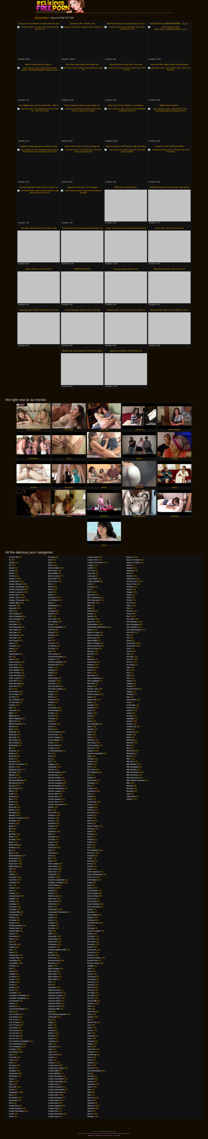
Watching (130, 740)
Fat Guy (51, 643)
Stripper (129, 568)
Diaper (11, 1079)
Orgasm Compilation (95, 753)
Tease (128, 614)
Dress (11, 1116)
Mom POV (91, 684)
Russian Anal (92, 961)
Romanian (91, 942)
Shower (90, 1017)
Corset (11, 971)
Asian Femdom (15, 673)
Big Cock (12, 778)
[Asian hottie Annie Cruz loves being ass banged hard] (82, 165)
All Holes (12, 576)
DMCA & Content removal (103, 1135)
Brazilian (12, 834)
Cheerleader (14, 915)
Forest (50, 721)
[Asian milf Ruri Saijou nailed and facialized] (169, 83)
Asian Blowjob (14, 670)
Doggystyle (13, 1092)
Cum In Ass (13, 1020)
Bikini (11, 791)
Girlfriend (51, 815)
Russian (90, 955)
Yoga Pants (130, 796)
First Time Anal (53, 686)
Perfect (90, 810)
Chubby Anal (14, 928)
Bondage (12, 821)
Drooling (51, 557)
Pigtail (89, 831)
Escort (50, 592)
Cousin (11, 985)
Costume (12, 977)
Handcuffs (52, 874)
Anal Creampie (15, 619)
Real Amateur (92, 915)
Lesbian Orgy (53, 1108)
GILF (50, 762)
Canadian (13, 883)
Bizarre (11, 802)
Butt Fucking (13, 866)
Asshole (12, 705)
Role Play (91, 939)
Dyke (50, 563)
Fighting (51, 670)
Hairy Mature (53, 866)
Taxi (127, 608)
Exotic (50, 608)
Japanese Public (54, 1004)
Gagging (51, 764)
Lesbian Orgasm (54, 1106)
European (52, 598)
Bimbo (11, 794)
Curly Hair (13, 1057)
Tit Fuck (129, 662)
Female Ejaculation (55, 657)
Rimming (90, 936)
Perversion (91, 813)
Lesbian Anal (53, 1065)
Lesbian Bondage (55, 1076)
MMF (89, 606)
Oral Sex (90, 748)
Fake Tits (51, 630)
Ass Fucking (13, 692)
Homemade (52, 909)
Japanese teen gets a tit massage (82, 187)
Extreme (51, 614)
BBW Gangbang (15, 719)
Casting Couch (14, 896)
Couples (12, 982)
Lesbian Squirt (92, 557)
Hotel (50, 931)
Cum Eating (13, 1017)
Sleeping (90, 1041)
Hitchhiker (52, 904)
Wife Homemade (132, 772)
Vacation (129, 716)
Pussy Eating (92, 891)
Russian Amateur (93, 958)
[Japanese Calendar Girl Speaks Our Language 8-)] (126, 369)
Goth (50, 834)
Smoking (90, 1052)
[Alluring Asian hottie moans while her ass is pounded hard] (169, 328)
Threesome (130, 643)
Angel (11, 643)
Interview (51, 963)
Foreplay (51, 719)
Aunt (10, 708)
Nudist (89, 716)
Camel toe (13, 880)
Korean (51, 1039)
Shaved (90, 1004)
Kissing (51, 1030)
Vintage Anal (131, 727)
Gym (50, 850)
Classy (11, 939)
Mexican (90, 651)
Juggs (50, 1022)
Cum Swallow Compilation (19, 1041)
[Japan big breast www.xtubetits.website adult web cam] (126, 246)
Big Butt (12, 775)
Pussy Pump (92, 901)
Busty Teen (13, 864)
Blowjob (12, 815)
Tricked (129, 686)
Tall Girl (129, 600)
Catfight (12, 899)
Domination (13, 1098)
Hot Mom (51, 928)
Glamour (51, 818)
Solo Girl (90, 1068)
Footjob (51, 713)
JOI (49, 985)
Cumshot (12, 1049)
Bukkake (12, 848)
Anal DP (12, 622)
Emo (50, 584)
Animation (13, 646)
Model (89, 670)
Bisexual (12, 796)
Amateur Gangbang (16, 587)
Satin (89, 969)
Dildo (11, 1082)
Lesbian (51, 1063)
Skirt (89, 1033)
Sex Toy (90, 998)
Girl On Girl (52, 813)
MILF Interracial (93, 600)
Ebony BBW (52, 573)
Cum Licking (14, 1030)
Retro (89, 926)
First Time (52, 684)
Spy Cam (90, 1098)
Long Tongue (92, 579)
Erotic (50, 589)
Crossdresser (14, 1001)
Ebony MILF (52, 579)
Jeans (50, 1012)
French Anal (52, 735)
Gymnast (51, 853)
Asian (11, 659)
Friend (50, 743)
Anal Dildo (13, 624)
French (50, 729)
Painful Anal (92, 780)
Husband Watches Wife (57, 950)
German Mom (53, 796)
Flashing (51, 700)
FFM (50, 616)
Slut (88, 1047)
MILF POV (91, 603)
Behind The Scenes (16, 764)
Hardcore (51, 888)
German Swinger (54, 799)
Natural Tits (91, 700)
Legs (50, 1060)
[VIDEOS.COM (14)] (82, 287)
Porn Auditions (92, 850)
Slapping (90, 1036)
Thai (128, 635)
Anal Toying (13, 641)
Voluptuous (130, 732)
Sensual (90, 990)
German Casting (54, 778)
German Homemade (56, 788)
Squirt (89, 1100)
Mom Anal (91, 675)
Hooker (51, 915)
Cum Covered (14, 1014)
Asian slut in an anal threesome (169, 228)
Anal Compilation (15, 616)
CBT (10, 869)
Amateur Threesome (17, 600)
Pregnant (90, 856)
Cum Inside (13, 1028)
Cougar (12, 979)
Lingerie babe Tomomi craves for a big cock (125, 310)
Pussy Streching (93, 907)
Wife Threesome (132, 778)
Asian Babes (14, 667)
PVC (89, 775)
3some (11, 563)
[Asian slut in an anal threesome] (169, 246)
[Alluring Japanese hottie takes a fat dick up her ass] (38, 205)
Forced (50, 716)
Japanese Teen (54, 1006)
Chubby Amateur (15, 926)
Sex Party (91, 993)
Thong (128, 641)
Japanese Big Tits (55, 993)
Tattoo (128, 606)
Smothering (91, 1055)
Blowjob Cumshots (16, 818)
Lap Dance (52, 1047)
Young (128, 799)
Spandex (90, 1079)
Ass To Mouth (14, 700)
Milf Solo (90, 654)
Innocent (51, 955)
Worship (129, 788)
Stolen (89, 1111)
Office (89, 735)
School (90, 974)
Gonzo (50, 829)
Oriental (90, 759)
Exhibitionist (52, 606)
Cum (11, 1012)
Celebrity (12, 904)
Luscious (90, 587)
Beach (11, 759)
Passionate (91, 802)
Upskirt (129, 713)
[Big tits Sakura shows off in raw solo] (126, 83)
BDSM (11, 727)
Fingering (51, 681)
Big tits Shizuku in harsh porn (39, 269)
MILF (89, 592)
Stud (128, 573)
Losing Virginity (93, 581)
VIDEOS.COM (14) (82, 269)
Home (50, 907)
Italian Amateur (54, 969)
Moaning (90, 667)
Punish (90, 883)
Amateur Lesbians (16, 592)
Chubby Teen (14, 931)
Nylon (89, 727)
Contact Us (116, 1135)
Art (10, 657)
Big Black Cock (15, 770)
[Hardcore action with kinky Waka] (169, 165)
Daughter (12, 1071)
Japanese (52, 987)
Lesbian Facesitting (55, 1082)
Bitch (11, 799)
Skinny (90, 1030)
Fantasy (51, 635)
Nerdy (89, 710)
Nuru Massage (93, 724)
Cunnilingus (13, 1052)
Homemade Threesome (57, 912)
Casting (12, 893)
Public (89, 869)
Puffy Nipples (92, 880)
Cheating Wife (14, 912)
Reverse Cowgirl (93, 931)
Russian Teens (93, 963)
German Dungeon (55, 780)
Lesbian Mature (54, 1100)
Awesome (13, 710)
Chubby (12, 923)
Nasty (89, 697)
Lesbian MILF (53, 1095)
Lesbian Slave (53, 1116)
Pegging (90, 807)
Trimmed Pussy (132, 689)
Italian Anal (52, 971)
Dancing (12, 1065)
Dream (11, 1114)
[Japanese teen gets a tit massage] (82, 205)
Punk (89, 885)
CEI (10, 872)
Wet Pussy (130, 751)
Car (10, 885)
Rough (90, 947)
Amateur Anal (14, 581)
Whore (128, 756)
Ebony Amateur (54, 568)
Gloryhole (52, 823)
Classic (12, 934)
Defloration (13, 1076)
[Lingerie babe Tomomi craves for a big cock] (126, 328)
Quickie (90, 909)
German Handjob (54, 786)
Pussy (89, 888)
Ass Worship (14, 702)
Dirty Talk (12, 1087)
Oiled (89, 737)
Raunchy (90, 912)
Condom (12, 966)
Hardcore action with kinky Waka (169, 146)
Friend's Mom (53, 745)
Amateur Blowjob (15, 584)
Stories (90, 1114)
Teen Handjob (131, 627)
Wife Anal (130, 762)
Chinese (12, 918)
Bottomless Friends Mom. (125, 187)
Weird (128, 745)
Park (89, 794)
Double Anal (13, 1106)
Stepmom (91, 1106)
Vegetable (130, 719)
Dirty (10, 1084)
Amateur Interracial (16, 589)
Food (50, 705)
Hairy (50, 861)
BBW (11, 713)
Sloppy (90, 1044)
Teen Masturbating (133, 630)
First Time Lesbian (55, 689)
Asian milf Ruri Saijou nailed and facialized (169, 64)
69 (10, 565)
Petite (89, 818)
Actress (12, 571)
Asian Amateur (14, 662)
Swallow (129, 587)
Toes (128, 673)
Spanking (91, 1084)
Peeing (90, 805)
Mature (90, 630)
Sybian (129, 595)
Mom (89, 673)
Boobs (11, 823)
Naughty (90, 705)
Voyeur (129, 735)
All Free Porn (41, 18)
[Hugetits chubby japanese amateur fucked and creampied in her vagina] (38, 165)
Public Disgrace (93, 872)
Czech (11, 1060)
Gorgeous (52, 831)
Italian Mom (52, 979)
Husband (51, 947)
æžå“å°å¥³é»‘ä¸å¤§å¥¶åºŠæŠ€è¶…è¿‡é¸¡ (169, 23)
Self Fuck (90, 987)
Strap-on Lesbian (133, 563)
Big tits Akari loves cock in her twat (169, 269)
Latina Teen (52, 1055)
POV (89, 767)
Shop (89, 1009)
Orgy (89, 756)
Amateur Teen (14, 598)
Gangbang (52, 767)
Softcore (90, 1063)
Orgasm (90, 751)
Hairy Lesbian (53, 864)
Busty (11, 853)
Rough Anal (91, 950)
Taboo (128, 598)
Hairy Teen (52, 872)
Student (129, 576)
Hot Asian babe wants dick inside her (82, 64)
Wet (127, 748)
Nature (90, 702)
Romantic (91, 944)
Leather (51, 1057)
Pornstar (90, 853)
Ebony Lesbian (54, 576)
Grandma (51, 837)
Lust (89, 589)
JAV (49, 982)
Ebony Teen (52, 581)
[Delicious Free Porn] (63, 6)
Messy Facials (92, 649)
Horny (50, 920)
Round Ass (91, 952)
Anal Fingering (14, 627)
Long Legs (91, 576)
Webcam (129, 743)
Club (11, 950)
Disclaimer (91, 1135)
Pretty (89, 858)
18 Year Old (13, 557)
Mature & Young (93, 632)
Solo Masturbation (94, 1071)
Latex (50, 1049)
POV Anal (91, 770)
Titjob (128, 667)
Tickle (128, 649)
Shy (88, 1020)
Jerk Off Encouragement (57, 1014)
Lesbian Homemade (56, 1090)
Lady (50, 1044)
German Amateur (54, 772)
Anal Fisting (13, 630)
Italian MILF (52, 974)
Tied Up (129, 651)
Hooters (51, 918)
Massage (90, 619)
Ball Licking (13, 740)
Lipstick (90, 568)
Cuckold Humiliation (16, 1009)
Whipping (130, 753)
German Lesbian (54, 791)
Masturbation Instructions (97, 627)
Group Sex (52, 848)
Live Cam (91, 571)
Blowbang (13, 813)
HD (49, 858)
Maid (89, 608)
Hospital (51, 923)
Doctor (11, 1090)
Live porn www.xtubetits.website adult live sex (38, 23)
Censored (13, 907)
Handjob (51, 877)
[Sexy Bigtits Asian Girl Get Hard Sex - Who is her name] (38, 124)
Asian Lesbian (14, 678)
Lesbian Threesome (95, 563)
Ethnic (50, 595)
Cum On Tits (13, 1039)
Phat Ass (90, 821)
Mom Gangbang (93, 678)
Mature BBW (92, 641)
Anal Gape (13, 632)
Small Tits (91, 1049)
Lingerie (90, 565)
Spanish (90, 1082)
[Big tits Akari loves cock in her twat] (169, 287)
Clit (10, 942)
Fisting (50, 694)
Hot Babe (51, 926)
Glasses (51, 821)
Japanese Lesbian (55, 995)
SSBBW (90, 966)
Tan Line (129, 603)
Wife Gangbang (132, 767)
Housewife (52, 936)
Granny (51, 842)
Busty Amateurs (15, 856)
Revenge (90, 928)
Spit (88, 1090)
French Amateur (54, 732)
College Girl (13, 955)
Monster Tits (92, 692)
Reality (90, 918)
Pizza (89, 837)
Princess (90, 861)
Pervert (90, 815)
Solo (89, 1065)
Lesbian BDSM (54, 1073)
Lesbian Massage (55, 1098)
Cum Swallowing (15, 1044)
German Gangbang (55, 783)
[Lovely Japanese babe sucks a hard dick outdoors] (82, 328)
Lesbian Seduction (55, 1114)
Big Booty (12, 772)
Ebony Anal (52, 571)
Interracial (52, 958)
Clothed (12, 947)
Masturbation (92, 624)
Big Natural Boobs (16, 780)
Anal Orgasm (14, 635)
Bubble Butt (13, 845)
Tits (127, 670)
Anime (11, 649)
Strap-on (129, 557)
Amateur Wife (14, 603)
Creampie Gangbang (17, 998)
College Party (14, 958)
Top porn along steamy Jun (126, 269)
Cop (10, 969)
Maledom (91, 611)
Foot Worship (53, 710)
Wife (128, 759)
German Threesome (56, 805)
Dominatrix (13, 1100)
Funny (50, 756)
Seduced (90, 985)
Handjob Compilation (56, 880)
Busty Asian (13, 858)
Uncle (128, 702)
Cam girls (12, 877)
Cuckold (12, 1006)
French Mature (53, 740)
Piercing (90, 829)
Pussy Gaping (92, 893)
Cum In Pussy (14, 1025)
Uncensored (131, 700)
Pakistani (90, 783)
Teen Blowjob (131, 622)
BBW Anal (13, 716)
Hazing (51, 891)
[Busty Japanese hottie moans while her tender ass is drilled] (82, 124)
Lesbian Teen (92, 560)
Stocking (90, 1108)
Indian (50, 952)
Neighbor (91, 708)
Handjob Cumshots (55, 883)
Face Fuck (52, 619)
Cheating (12, 909)
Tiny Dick (129, 657)
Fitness (51, 697)
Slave (89, 1039)
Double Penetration (16, 1111)
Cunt (11, 1055)
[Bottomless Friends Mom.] (126, 205)
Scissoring (91, 977)
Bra (10, 831)
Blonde (11, 810)
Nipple (89, 713)
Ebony (50, 565)
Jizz (49, 1020)
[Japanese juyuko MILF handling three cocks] (38, 328)
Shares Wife (92, 1001)
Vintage (129, 724)
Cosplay (12, 974)
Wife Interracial (132, 775)
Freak (50, 727)
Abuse (11, 568)
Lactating (51, 1041)
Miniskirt (90, 659)
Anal (10, 611)
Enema (51, 587)
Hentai (50, 893)
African (11, 573)
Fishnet (51, 692)
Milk (88, 657)
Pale (89, 786)
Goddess (51, 826)
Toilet (128, 675)
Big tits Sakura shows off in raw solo (126, 64)
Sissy (89, 1025)
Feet (50, 651)
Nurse (89, 721)
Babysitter (13, 732)
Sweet (128, 589)
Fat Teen (51, 649)
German (51, 770)
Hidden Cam (53, 896)
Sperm (89, 1087)
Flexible (51, 702)
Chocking (12, 920)
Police (89, 845)
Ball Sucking (14, 743)
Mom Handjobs (93, 681)
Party (89, 799)
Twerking (129, 694)
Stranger (90, 1116)
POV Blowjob (92, 772)
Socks (89, 1060)
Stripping (129, 571)
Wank (128, 737)
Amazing (12, 606)
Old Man (90, 740)
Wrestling (130, 791)
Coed (11, 952)
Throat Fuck (130, 646)
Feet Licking (52, 654)
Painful (90, 778)
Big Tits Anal (13, 788)
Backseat (12, 737)
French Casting (54, 737)
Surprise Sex (131, 584)
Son (88, 1073)
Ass (10, 689)
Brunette (12, 840)
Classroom (13, 936)
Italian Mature (53, 977)
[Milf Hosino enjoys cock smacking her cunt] (126, 42)
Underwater (130, 705)
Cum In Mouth (14, 1022)
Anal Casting (14, 614)
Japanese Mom (54, 1001)
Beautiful (12, 762)
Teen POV (130, 632)
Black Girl (12, 807)
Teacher (129, 611)
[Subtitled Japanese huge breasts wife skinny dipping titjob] (169, 205)
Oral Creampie (93, 745)
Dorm (11, 1103)
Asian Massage (15, 684)
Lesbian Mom (53, 1103)
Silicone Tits (92, 1022)
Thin (128, 638)
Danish (11, 1068)
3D (10, 560)
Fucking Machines (55, 751)
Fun (49, 753)
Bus (10, 850)
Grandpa (51, 840)
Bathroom (12, 756)
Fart (49, 638)
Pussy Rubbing (93, 904)
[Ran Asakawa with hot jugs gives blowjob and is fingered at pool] (82, 246)
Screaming (91, 979)
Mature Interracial (94, 646)
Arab (11, 651)
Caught (12, 901)
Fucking (51, 748)
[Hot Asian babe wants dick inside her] (82, 83)
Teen (128, 616)
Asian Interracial (15, 675)
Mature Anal (92, 638)
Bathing (12, 753)
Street (128, 565)
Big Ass (12, 767)
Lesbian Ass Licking (55, 1068)
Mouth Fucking (93, 694)
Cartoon (12, 888)
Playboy (90, 840)
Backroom (13, 735)
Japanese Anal (54, 990)
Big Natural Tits (15, 783)
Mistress (90, 665)
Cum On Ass (13, 1033)
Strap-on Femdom (133, 560)
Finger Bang (53, 678)
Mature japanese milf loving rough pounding (125, 146)
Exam (50, 603)
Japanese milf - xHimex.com (82, 23)
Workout (129, 786)
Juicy (50, 1025)
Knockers (51, 1036)
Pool (89, 848)
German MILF (53, 794)
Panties (90, 788)
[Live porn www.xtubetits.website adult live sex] (38, 42)
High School (53, 901)
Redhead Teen (93, 923)
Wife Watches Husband (135, 780)
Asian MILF (13, 681)
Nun (89, 719)
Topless (129, 681)
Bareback (12, 751)
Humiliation (52, 944)
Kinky (50, 1028)
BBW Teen (13, 721)
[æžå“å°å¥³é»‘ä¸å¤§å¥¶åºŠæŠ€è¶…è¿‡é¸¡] (169, 42)
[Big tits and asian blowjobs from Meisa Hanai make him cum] (82, 369)
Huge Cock (52, 942)
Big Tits (12, 786)
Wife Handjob (131, 770)
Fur (49, 759)
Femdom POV (53, 665)
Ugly (128, 697)
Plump (89, 842)
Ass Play (12, 697)
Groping (51, 845)
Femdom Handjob (55, 662)
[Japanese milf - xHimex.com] (82, 42)
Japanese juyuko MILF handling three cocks (38, 310)
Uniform (129, 710)
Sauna (89, 971)
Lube (89, 584)
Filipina (51, 673)
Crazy (11, 990)
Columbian (13, 961)
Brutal (11, 842)
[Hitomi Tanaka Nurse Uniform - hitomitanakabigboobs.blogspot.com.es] (38, 83)
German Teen (53, 802)
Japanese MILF (54, 998)
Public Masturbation (95, 874)
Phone (89, 823)
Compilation (13, 963)
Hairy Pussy (52, 869)
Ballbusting (13, 745)
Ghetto (50, 807)
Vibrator (129, 721)
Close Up (12, 944)
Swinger (129, 592)
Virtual (128, 729)
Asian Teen (13, 686)
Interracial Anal (54, 961)
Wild (128, 783)
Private (90, 866)
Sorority (90, 1076)
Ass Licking (13, 694)
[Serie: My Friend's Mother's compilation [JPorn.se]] (126, 124)
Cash (11, 891)
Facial (50, 624)
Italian (50, 966)
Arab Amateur (14, 654)
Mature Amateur (93, 635)
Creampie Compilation (17, 995)
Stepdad (90, 1103)
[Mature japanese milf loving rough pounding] (126, 165)
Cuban (11, 1004)
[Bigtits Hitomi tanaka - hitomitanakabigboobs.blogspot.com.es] (169, 124)
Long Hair (91, 573)
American (12, 608)
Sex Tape (91, 995)
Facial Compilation (55, 627)
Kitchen (51, 1033)
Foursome (52, 724)
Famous (51, 632)
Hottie (50, 934)
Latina (50, 1052)
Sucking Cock (131, 581)
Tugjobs (129, 692)
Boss (11, 829)
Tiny (128, 654)
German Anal (53, 775)
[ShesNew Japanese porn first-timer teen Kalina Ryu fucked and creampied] (38, 246)
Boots (11, 826)
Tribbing (129, 684)
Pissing (90, 834)
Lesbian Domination (56, 1079)
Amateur (12, 579)
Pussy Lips (91, 899)
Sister (89, 1028)
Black (11, 805)
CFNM (11, 874)
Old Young (91, 743)
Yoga (128, 794)
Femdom (51, 659)
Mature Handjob (93, 643)
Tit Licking (130, 665)
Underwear (130, 708)
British (11, 837)
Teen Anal (130, 619)
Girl (49, 810)
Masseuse (91, 622)
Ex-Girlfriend (53, 600)
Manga (90, 614)
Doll (10, 1095)
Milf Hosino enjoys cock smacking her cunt (126, 23)
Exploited (51, 611)
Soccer (90, 1057)
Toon (128, 678)
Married (90, 616)
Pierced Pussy (92, 826)
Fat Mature (52, 646)
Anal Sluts (13, 638)
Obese (89, 732)
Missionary (91, 662)
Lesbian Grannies (55, 1087)
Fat (49, 641)
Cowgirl (12, 987)
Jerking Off (52, 1017)
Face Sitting (52, 622)
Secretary (91, 982)
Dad (10, 1063)
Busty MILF (13, 861)
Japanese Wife (54, 1009)
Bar (10, 748)
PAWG (89, 764)
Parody (90, 796)
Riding (89, 934)
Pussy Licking (92, 896)
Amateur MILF (14, 595)
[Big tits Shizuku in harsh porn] (38, 287)
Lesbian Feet (53, 1084)
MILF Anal (91, 595)
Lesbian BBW (53, 1071)
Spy (88, 1095)
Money (90, 686)
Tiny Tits (129, 659)
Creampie (13, 993)
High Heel (52, 899)
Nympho (90, 729)
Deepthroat (13, 1073)
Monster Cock (92, 689)
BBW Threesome (15, 724)
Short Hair (91, 1012)
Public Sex (91, 877)
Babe (11, 729)
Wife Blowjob (131, 764)
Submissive (130, 579)
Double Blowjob (15, 1108)
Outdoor (90, 762)
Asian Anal (13, 665)
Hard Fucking (53, 885)
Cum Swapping (15, 1047)
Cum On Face (14, 1036)
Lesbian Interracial (55, 1092)
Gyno (50, 856)
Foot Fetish (52, 708)
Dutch (50, 560)
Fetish (50, 667)
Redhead (91, 920)
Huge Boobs (53, 939)
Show (89, 1014)
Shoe (89, 1006)
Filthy (50, 675)
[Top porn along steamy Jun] (126, 287)
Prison (89, 864)
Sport (89, 1092)
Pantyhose (91, 791)
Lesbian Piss (53, 1111)
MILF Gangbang (93, 598)
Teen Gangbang (132, 624)
